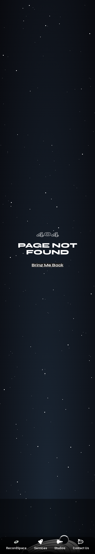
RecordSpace (16, 548)
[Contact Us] (81, 542)
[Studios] (60, 542)
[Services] (40, 542)
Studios (59, 548)
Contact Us (81, 548)
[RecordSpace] (16, 542)
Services (40, 548)
